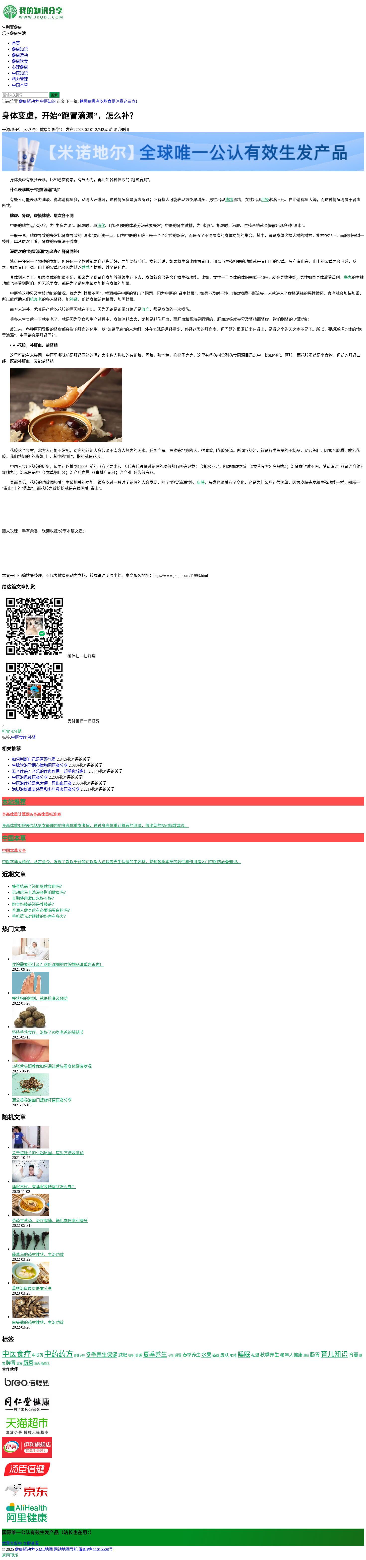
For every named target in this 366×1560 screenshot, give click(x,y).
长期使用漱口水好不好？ (34, 898)
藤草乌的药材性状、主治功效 (38, 1254)
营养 (86, 267)
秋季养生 (269, 1354)
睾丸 (348, 277)
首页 (16, 43)
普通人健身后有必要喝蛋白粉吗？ (42, 910)
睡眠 (244, 1354)
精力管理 (20, 79)
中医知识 (20, 73)
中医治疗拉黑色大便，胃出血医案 (42, 783)
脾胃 (11, 1362)
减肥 (122, 1354)
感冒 (178, 1355)
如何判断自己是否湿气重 (34, 759)
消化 (101, 225)
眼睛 (233, 1355)
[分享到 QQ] (124, 531)
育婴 (353, 1354)
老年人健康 (291, 1354)
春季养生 (191, 1354)
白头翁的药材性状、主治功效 (38, 1322)
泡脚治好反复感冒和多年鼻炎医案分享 (46, 789)
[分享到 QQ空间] (39, 570)
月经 (265, 200)
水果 (206, 1354)
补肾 (74, 299)
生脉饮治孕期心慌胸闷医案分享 (40, 765)
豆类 (37, 1363)
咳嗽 (138, 1355)
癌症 (215, 1355)
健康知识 (20, 49)
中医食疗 (19, 737)
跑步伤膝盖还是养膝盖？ (34, 904)
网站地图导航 (66, 1549)
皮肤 (201, 482)
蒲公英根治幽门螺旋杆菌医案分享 (42, 1100)
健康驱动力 (29, 101)
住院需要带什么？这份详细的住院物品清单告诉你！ (58, 964)
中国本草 (20, 85)
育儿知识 (334, 1354)
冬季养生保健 (101, 1355)
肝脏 (306, 1355)
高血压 (45, 1363)
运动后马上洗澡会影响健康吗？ (40, 892)
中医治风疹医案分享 (30, 777)
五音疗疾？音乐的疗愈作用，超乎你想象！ (50, 771)
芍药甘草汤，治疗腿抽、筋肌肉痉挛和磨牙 (50, 1221)
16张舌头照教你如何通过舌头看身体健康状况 (52, 1066)
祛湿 (255, 1355)
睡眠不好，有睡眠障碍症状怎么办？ (44, 1187)
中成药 (37, 1355)
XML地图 (44, 1549)
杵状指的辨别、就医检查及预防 (40, 998)
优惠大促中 (12, 1543)
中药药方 (58, 1354)
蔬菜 (28, 1362)
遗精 (229, 200)
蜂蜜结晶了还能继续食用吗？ (38, 886)
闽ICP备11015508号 (96, 1549)
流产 (145, 309)
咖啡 (131, 1355)
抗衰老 (36, 299)
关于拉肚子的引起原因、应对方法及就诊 (48, 1153)
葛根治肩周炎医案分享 (32, 1288)
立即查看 (31, 1543)
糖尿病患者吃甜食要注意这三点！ (109, 101)
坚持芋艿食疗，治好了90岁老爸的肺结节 (48, 1032)
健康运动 (20, 55)
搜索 (54, 95)
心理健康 (20, 67)
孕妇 (171, 1355)
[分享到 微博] (198, 531)
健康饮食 (20, 61)
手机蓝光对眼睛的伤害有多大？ (40, 916)
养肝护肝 (79, 1355)
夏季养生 (155, 1354)
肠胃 (315, 1354)
